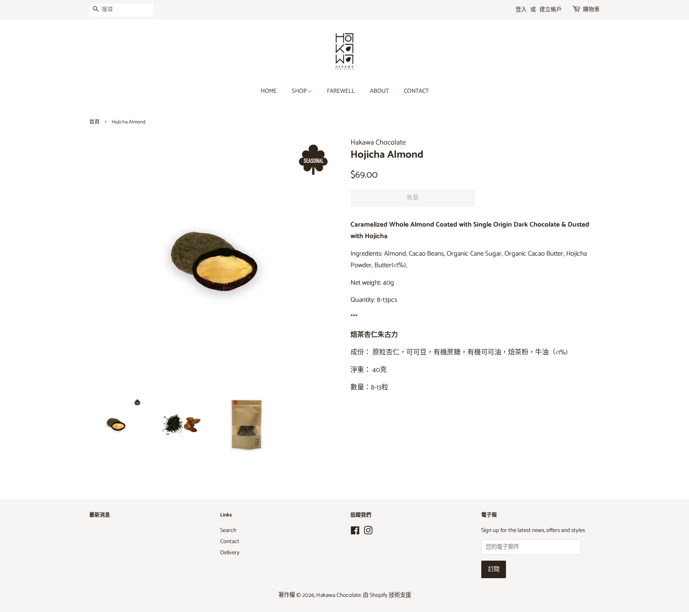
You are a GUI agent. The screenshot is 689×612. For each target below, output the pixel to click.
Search (228, 530)
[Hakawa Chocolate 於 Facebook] (355, 532)
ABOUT (379, 91)
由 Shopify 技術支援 (387, 595)
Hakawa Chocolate (338, 595)
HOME (269, 91)
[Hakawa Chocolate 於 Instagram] (368, 532)
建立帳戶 (550, 9)
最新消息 (99, 515)
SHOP (300, 91)
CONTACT (416, 91)
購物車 (591, 9)
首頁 (94, 122)
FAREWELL (341, 91)
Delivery (230, 552)
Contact (229, 541)
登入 (521, 9)
